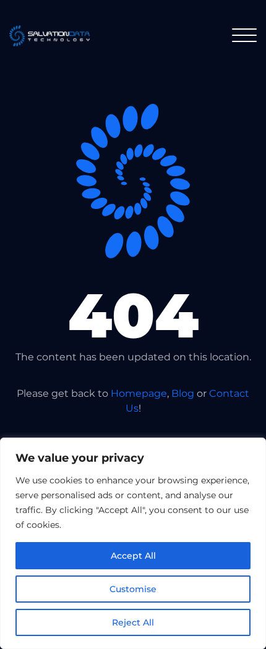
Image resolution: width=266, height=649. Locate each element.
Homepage (139, 393)
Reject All (133, 622)
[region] (133, 543)
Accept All (133, 555)
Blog (182, 393)
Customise (133, 589)
